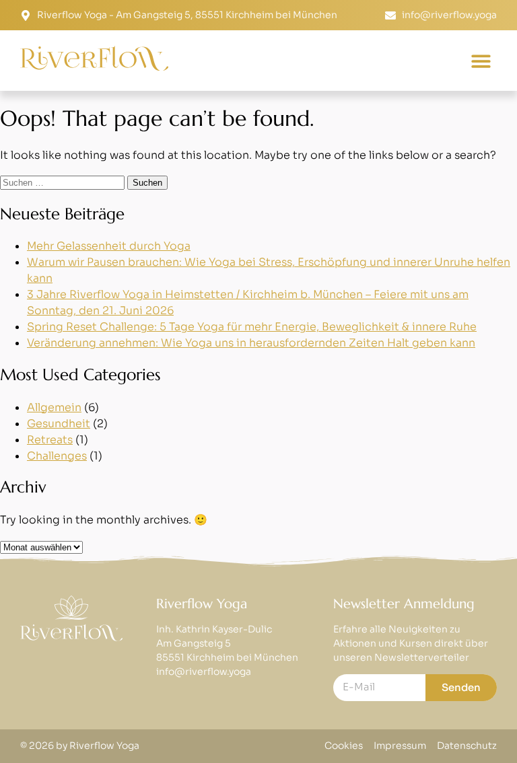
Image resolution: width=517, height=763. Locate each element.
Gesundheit (58, 423)
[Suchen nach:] (63, 182)
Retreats (50, 440)
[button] (481, 61)
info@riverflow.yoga (203, 671)
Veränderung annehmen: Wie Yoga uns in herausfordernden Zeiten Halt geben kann (251, 343)
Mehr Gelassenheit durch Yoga (109, 246)
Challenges (57, 456)
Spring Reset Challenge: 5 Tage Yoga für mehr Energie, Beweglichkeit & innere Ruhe (252, 327)
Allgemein (54, 407)
